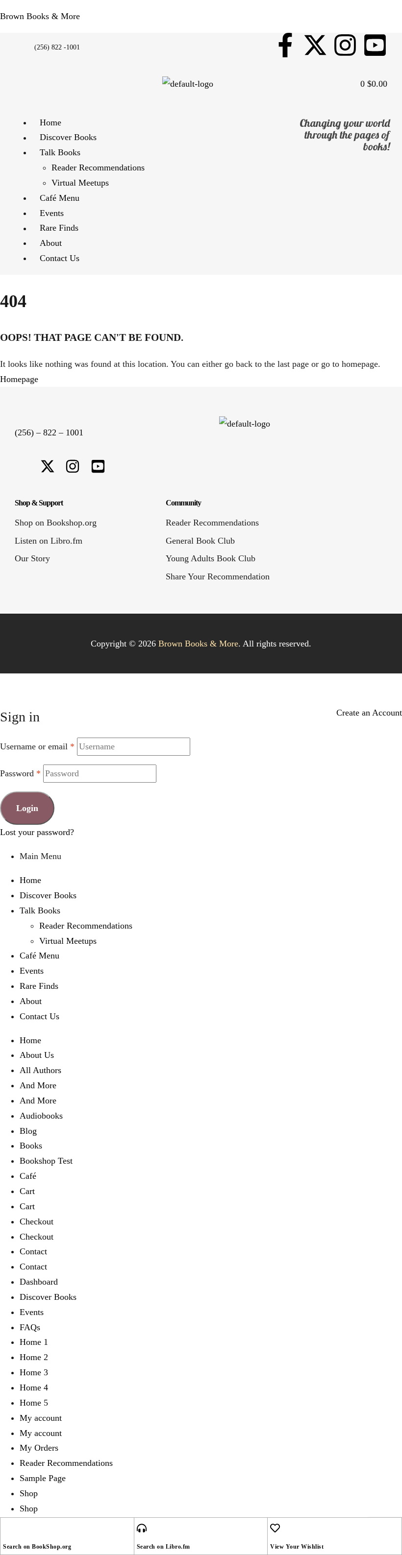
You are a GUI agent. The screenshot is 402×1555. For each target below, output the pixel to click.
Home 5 (34, 1403)
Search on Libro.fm (163, 1546)
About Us (37, 1055)
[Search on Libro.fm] (142, 1528)
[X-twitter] (315, 45)
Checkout (36, 1221)
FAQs (30, 1327)
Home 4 (34, 1387)
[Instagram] (345, 45)
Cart (27, 1191)
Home (30, 880)
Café (28, 1176)
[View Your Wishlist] (275, 1528)
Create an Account (369, 713)
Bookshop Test (46, 1161)
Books (31, 1145)
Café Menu (39, 955)
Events (32, 971)
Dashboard (39, 1282)
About (31, 1001)
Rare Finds (39, 986)
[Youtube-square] (375, 45)
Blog (28, 1131)
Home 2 (34, 1357)
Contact (33, 1251)
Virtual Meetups (68, 941)
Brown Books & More (40, 16)
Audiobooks (41, 1116)
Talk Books (40, 910)
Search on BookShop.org (37, 1546)
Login (27, 808)
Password (20, 773)
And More (38, 1085)
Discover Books (48, 895)
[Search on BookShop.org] (8, 1528)
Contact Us (39, 1016)
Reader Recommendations (85, 926)
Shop (29, 1493)
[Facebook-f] (285, 45)
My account (41, 1418)
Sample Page (43, 1478)
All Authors (40, 1070)
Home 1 (34, 1342)
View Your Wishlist (297, 1546)
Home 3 (34, 1372)
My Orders (39, 1448)
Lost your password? (37, 832)
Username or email (37, 746)
